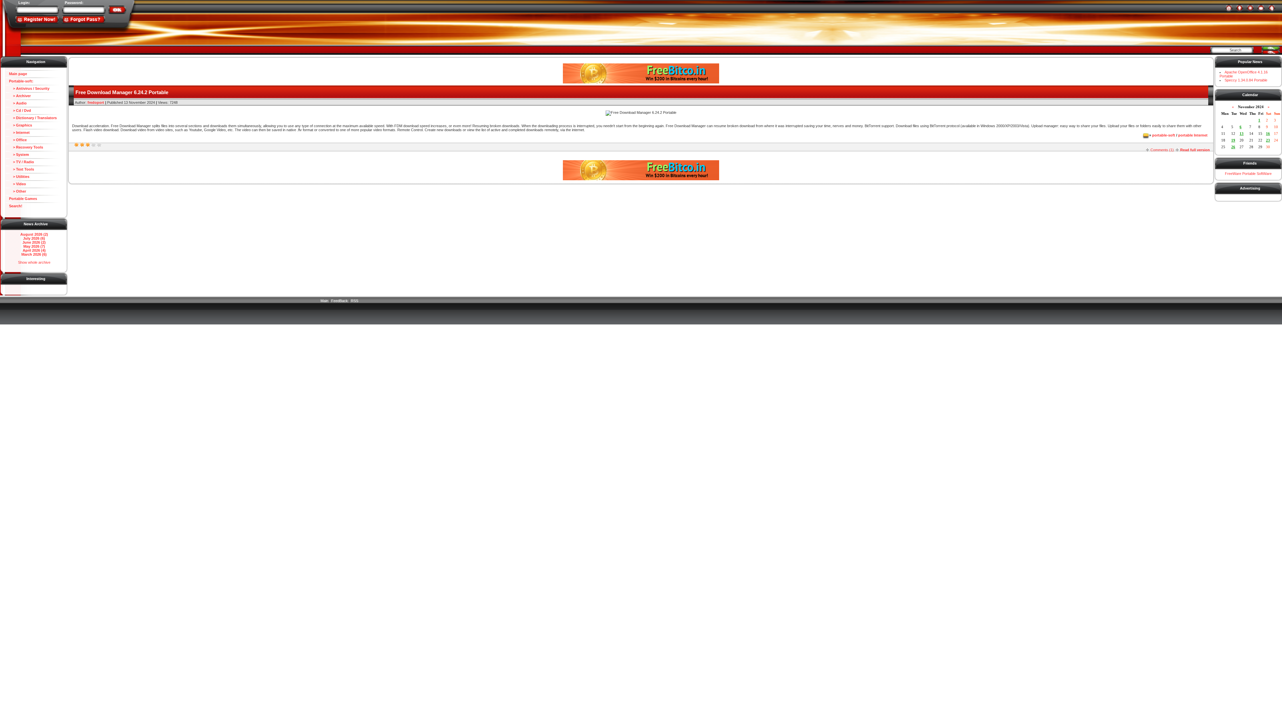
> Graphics (20, 125)
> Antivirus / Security (29, 88)
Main (324, 301)
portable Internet (1193, 135)
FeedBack (339, 301)
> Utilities (19, 177)
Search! (15, 206)
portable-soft (1163, 135)
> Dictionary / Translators (33, 118)
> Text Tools (21, 169)
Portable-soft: (21, 81)
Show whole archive (34, 262)
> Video (17, 184)
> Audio (18, 103)
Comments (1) (1162, 150)
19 (1233, 140)
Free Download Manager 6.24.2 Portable (121, 92)
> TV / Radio (21, 162)
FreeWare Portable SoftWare (1248, 174)
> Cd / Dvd (20, 110)
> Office (18, 140)
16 (1268, 134)
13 (1242, 134)
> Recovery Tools (26, 147)
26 (1233, 147)
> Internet (19, 133)
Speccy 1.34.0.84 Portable (1246, 80)
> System (19, 155)
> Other (17, 191)
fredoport (95, 102)
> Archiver (20, 96)
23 (1268, 140)
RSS (354, 301)
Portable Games (23, 199)
